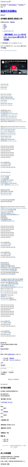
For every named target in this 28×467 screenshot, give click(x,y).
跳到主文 (3, 15)
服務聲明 (16, 447)
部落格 (5, 26)
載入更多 (3, 365)
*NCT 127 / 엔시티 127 (15, 360)
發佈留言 (3, 374)
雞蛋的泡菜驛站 (9, 11)
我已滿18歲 (3, 464)
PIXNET (6, 445)
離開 (8, 464)
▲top (2, 362)
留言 (13, 354)
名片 (4, 28)
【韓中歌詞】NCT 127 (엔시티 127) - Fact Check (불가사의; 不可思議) (14, 37)
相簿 (4, 25)
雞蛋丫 (2, 346)
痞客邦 (9, 354)
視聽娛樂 (12, 22)
